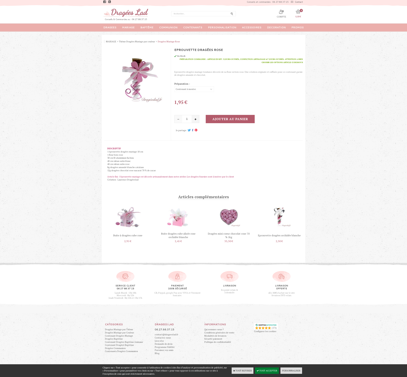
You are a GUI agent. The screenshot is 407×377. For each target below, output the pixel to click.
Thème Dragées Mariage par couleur (137, 41)
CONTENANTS (192, 27)
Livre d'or (159, 340)
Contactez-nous (163, 337)
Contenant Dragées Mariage (119, 335)
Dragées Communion (115, 348)
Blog (157, 353)
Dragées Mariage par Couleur (119, 332)
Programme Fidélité (165, 347)
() (274, 327)
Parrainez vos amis (164, 350)
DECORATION (276, 27)
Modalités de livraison (215, 335)
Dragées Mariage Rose (169, 41)
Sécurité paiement (213, 338)
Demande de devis (163, 343)
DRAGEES (109, 27)
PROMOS (297, 27)
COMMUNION (168, 27)
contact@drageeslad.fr (166, 334)
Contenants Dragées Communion (121, 351)
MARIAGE (128, 27)
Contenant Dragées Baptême (119, 344)
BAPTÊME (146, 27)
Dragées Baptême (114, 338)
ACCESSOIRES (251, 27)
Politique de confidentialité (217, 341)
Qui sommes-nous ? (214, 329)
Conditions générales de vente (219, 332)
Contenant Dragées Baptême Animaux (124, 341)
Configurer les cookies (265, 331)
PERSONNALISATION (222, 27)
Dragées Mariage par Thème (119, 329)
